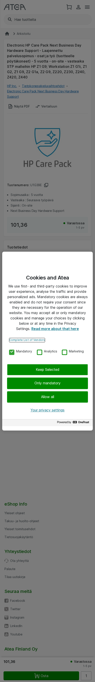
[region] (47, 341)
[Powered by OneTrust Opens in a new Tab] (74, 423)
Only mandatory (47, 383)
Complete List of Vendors (27, 340)
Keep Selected (47, 369)
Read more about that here (55, 328)
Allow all (47, 397)
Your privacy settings (47, 410)
